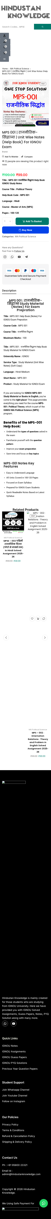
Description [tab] (9, 290)
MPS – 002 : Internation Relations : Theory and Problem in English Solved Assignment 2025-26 (38, 742)
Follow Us (19, 251)
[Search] (42, 27)
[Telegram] (26, 257)
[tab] (9, 291)
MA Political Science (19, 68)
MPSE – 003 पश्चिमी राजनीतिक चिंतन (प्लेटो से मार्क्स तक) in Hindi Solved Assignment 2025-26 (13, 548)
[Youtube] (19, 257)
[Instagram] (5, 257)
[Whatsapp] (12, 257)
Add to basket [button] (13, 522)
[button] (4, 36)
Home (5, 68)
